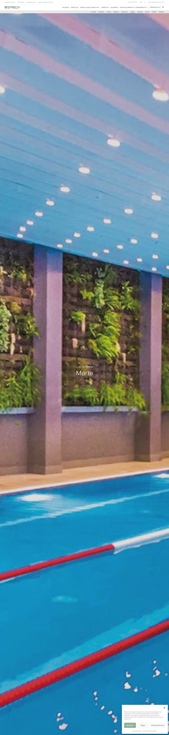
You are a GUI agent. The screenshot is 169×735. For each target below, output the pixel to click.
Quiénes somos (10, 2)
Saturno (116, 12)
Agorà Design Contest (45, 2)
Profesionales (31, 2)
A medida (20, 2)
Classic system (84, 367)
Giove (147, 12)
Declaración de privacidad (149, 731)
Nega (143, 725)
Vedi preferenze (157, 725)
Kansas (139, 12)
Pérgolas (74, 7)
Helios (154, 12)
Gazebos (65, 7)
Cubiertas (105, 7)
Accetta (130, 725)
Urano (109, 12)
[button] (164, 708)
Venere (101, 12)
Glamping (114, 7)
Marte (133, 12)
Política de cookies (137, 731)
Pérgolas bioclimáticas (89, 7)
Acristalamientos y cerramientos (133, 7)
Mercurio (125, 12)
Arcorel (93, 12)
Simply (161, 12)
